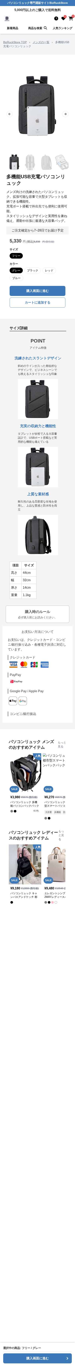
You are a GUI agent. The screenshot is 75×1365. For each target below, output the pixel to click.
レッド (49, 270)
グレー (16, 270)
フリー (16, 255)
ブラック (32, 270)
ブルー (16, 278)
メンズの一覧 (41, 42)
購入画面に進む (37, 291)
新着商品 (12, 28)
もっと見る (62, 744)
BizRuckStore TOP (15, 42)
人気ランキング (62, 28)
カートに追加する (37, 302)
